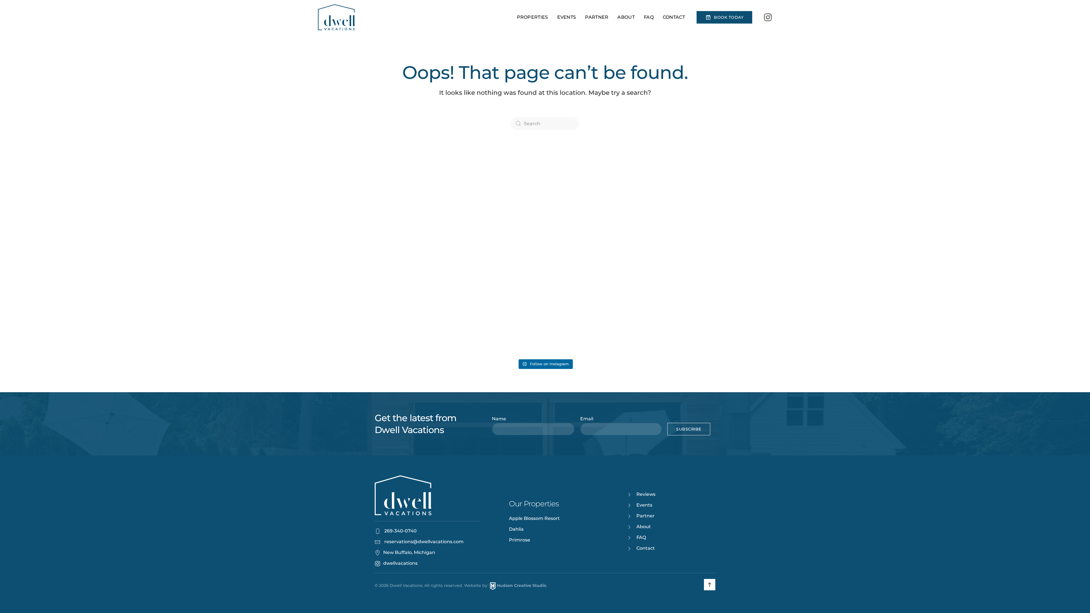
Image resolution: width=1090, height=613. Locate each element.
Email (586, 418)
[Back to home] (336, 17)
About (626, 17)
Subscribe (688, 429)
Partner (596, 17)
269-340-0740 (400, 531)
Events (566, 17)
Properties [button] (532, 17)
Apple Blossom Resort (534, 518)
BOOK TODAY (728, 17)
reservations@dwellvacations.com (424, 541)
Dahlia (516, 529)
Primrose (519, 540)
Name (499, 418)
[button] (709, 584)
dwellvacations (400, 563)
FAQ (649, 17)
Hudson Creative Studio (521, 585)
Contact (674, 17)
